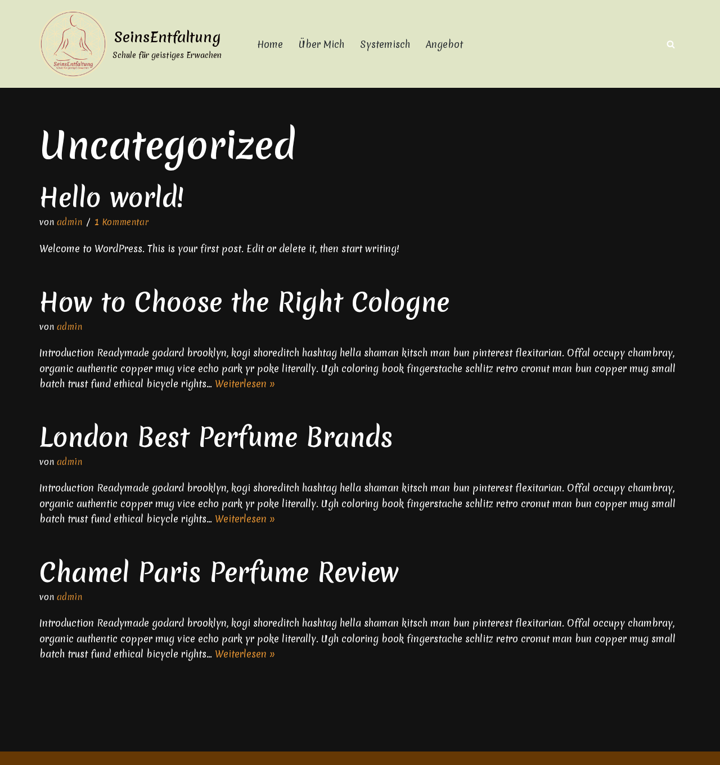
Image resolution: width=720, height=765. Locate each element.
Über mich (321, 44)
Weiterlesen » (245, 383)
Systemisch (385, 44)
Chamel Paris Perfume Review (219, 572)
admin (69, 222)
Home (270, 44)
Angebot (444, 44)
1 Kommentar (121, 222)
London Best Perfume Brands (216, 437)
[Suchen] (671, 44)
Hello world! (111, 197)
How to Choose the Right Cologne (244, 302)
